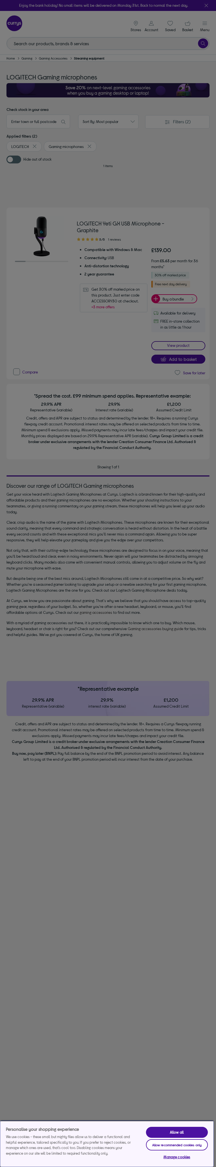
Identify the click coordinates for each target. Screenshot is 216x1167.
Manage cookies (176, 1157)
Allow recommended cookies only (177, 1145)
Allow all (177, 1132)
